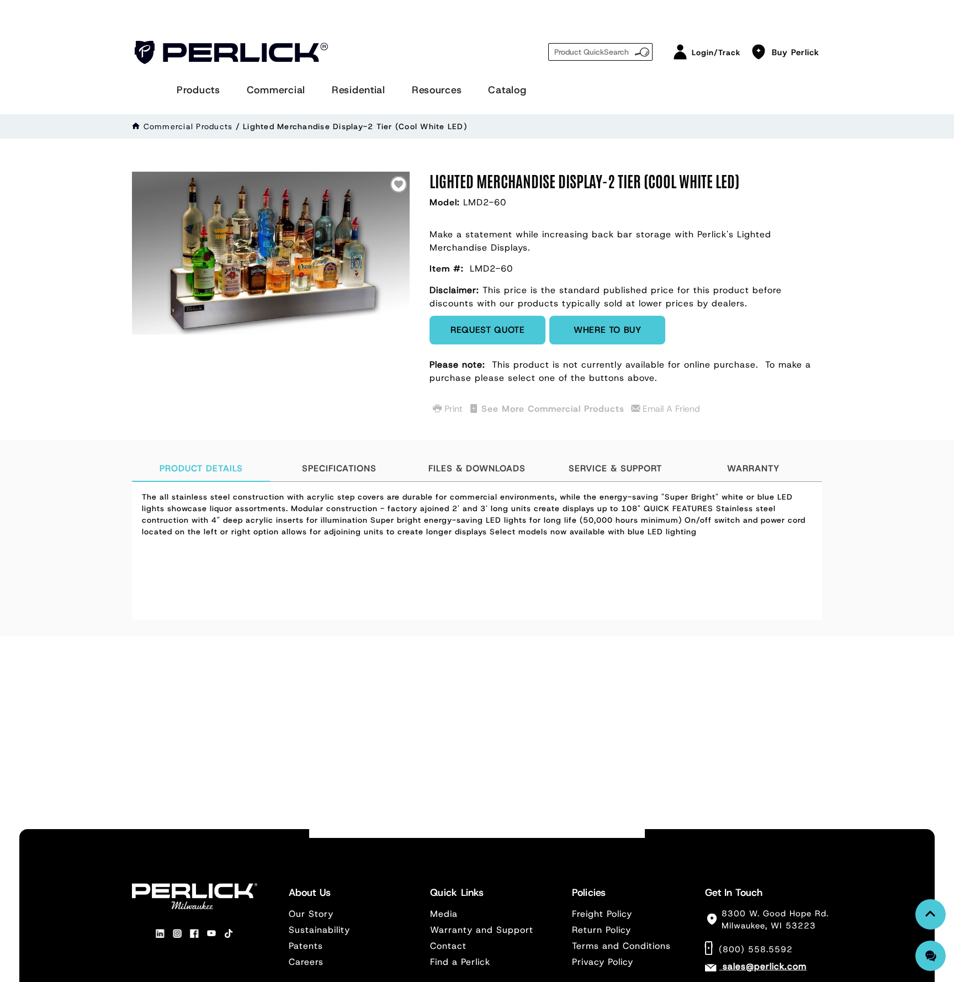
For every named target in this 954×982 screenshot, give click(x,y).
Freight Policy (602, 914)
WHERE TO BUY (608, 330)
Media (444, 914)
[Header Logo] (231, 53)
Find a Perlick (460, 962)
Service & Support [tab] (615, 468)
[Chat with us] (930, 956)
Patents (306, 946)
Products (198, 90)
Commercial (276, 90)
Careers (306, 962)
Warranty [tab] (753, 468)
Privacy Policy (602, 962)
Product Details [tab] (201, 468)
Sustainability (319, 930)
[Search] (642, 51)
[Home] (136, 126)
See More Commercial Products (552, 409)
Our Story (311, 914)
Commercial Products (188, 126)
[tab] (477, 551)
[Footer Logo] (194, 896)
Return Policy (601, 930)
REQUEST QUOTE (487, 330)
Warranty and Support (481, 930)
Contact (448, 946)
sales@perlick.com (765, 966)
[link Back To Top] (930, 914)
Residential (358, 90)
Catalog (507, 90)
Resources (437, 90)
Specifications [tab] (339, 468)
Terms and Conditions (621, 946)
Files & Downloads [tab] (477, 468)
